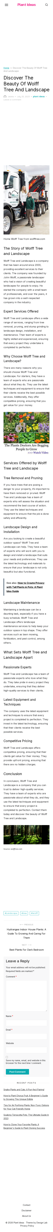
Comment (11, 976)
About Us (26, 1216)
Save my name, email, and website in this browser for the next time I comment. (25, 1061)
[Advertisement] (26, 39)
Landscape (11, 913)
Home (6, 68)
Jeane (11, 96)
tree (25, 913)
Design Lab (42, 1222)
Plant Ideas (26, 5)
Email (9, 1029)
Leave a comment (12, 99)
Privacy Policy (27, 1225)
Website (10, 1043)
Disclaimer (27, 1210)
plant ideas (39, 96)
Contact (26, 1205)
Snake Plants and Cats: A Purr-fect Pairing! (24, 1089)
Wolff (35, 913)
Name (9, 1016)
